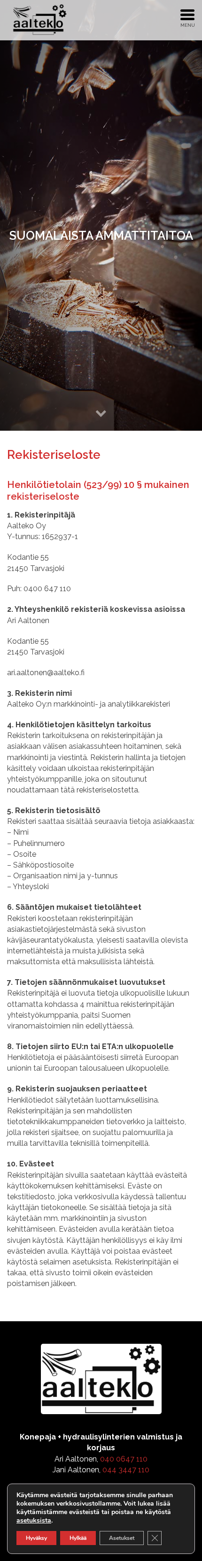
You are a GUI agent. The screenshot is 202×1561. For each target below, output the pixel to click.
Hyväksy (36, 1538)
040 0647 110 (124, 1458)
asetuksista (33, 1520)
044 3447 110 (125, 1469)
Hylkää (78, 1538)
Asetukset (121, 1538)
